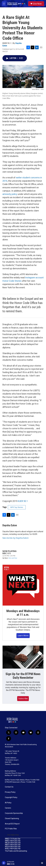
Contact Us (9, 787)
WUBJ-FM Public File (12, 849)
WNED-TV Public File (12, 839)
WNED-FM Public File (12, 841)
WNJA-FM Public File (13, 843)
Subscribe (23, 698)
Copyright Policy (11, 797)
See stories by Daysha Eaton (15, 538)
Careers (8, 808)
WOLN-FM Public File (12, 847)
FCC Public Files (11, 829)
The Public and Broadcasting (16, 851)
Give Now (37, 4)
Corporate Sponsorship (14, 813)
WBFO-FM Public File (12, 845)
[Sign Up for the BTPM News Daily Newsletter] (23, 657)
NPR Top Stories (16, 507)
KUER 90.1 (23, 501)
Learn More (23, 635)
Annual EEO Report (12, 824)
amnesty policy (9, 194)
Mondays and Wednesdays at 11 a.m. (23, 612)
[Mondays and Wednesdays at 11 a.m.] (23, 585)
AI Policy (8, 803)
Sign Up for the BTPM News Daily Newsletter (23, 675)
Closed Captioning (12, 818)
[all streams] (42, 863)
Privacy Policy (10, 792)
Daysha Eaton (9, 525)
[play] (3, 863)
